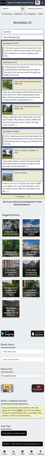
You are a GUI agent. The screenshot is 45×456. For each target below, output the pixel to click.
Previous (20, 196)
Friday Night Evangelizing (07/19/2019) (31, 272)
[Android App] (7, 333)
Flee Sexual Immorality (31, 253)
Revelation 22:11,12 (10, 43)
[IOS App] (37, 333)
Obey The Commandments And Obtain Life (27, 107)
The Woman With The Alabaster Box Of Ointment (11, 311)
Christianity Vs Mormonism (14, 433)
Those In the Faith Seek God (11, 253)
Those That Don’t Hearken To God (26, 151)
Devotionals (7, 14)
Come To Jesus (20, 173)
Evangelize (31, 14)
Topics (40, 14)
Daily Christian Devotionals (21, 2)
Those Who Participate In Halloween (31, 292)
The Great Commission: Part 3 (11, 272)
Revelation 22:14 (10, 62)
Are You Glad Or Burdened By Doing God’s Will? (11, 291)
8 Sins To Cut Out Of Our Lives (11, 233)
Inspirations (18, 14)
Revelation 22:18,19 (11, 131)
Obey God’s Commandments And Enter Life (27, 82)
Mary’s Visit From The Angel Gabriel (31, 231)
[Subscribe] (38, 388)
